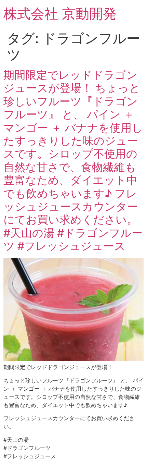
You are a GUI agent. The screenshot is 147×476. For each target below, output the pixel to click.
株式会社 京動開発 (60, 13)
